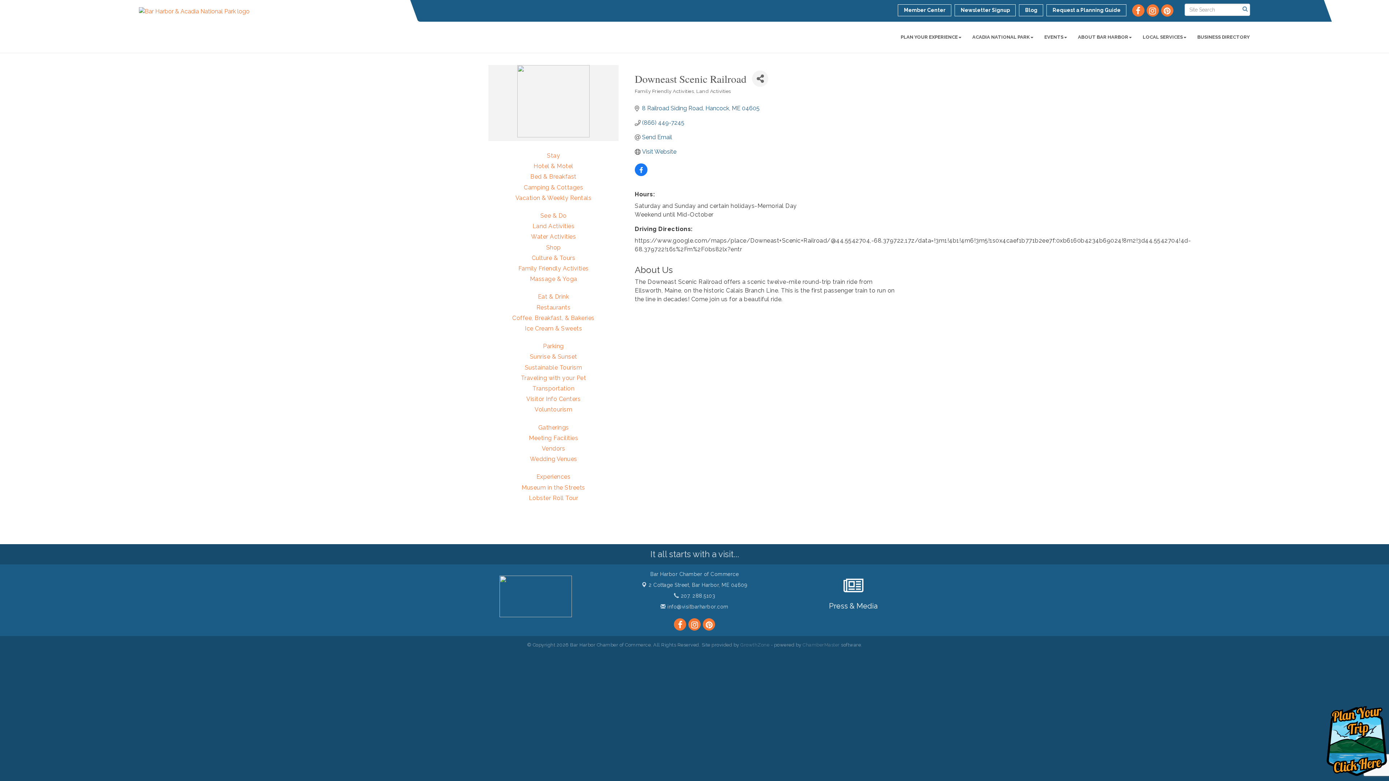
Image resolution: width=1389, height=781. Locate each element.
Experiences (553, 476)
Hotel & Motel (553, 166)
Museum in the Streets (553, 487)
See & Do (553, 215)
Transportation (553, 388)
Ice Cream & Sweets (553, 328)
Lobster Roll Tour (553, 498)
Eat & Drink (553, 296)
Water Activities (553, 236)
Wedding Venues (553, 459)
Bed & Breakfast (553, 176)
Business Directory (1223, 37)
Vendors (553, 448)
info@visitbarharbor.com (697, 607)
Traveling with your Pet (553, 378)
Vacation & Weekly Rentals (553, 198)
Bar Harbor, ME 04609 (698, 585)
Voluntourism (553, 409)
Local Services (1163, 37)
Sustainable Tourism (553, 367)
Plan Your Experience (929, 37)
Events (1053, 37)
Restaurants (553, 307)
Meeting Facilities (553, 438)
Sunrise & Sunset (553, 356)
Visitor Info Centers (553, 399)
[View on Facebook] (641, 174)
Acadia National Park (1001, 37)
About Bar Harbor (1103, 37)
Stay (553, 155)
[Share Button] (760, 79)
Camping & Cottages (553, 187)
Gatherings (553, 427)
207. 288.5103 (697, 596)
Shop (553, 247)
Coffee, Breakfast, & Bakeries (553, 318)
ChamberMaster (821, 645)
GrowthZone (754, 645)
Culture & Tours (553, 258)
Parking (553, 346)
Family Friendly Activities (553, 268)
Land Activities (553, 226)
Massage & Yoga (553, 279)
